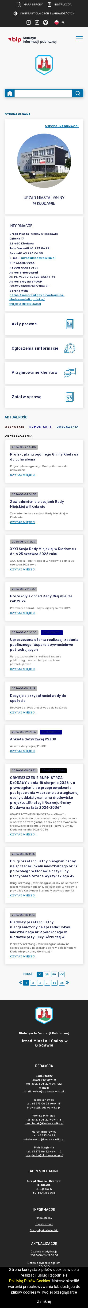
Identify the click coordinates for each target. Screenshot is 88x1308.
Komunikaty (40, 426)
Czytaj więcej (22, 475)
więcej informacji (62, 126)
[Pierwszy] (21, 983)
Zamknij (44, 1301)
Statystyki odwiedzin (44, 1230)
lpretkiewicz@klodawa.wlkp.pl (44, 1091)
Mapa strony (33, 4)
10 (39, 974)
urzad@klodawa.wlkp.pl (38, 258)
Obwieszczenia (19, 435)
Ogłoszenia (68, 426)
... (47, 982)
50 (54, 974)
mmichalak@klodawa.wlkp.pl (44, 1123)
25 (47, 974)
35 (54, 982)
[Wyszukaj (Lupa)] (77, 93)
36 (62, 982)
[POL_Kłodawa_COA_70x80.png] (44, 65)
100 (61, 974)
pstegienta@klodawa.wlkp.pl (44, 1155)
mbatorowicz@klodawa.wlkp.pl (44, 1139)
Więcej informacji (25, 304)
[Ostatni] (67, 983)
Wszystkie (15, 426)
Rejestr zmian (44, 1224)
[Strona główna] (10, 93)
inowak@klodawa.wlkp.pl (44, 1107)
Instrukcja (63, 4)
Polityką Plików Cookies (29, 1281)
